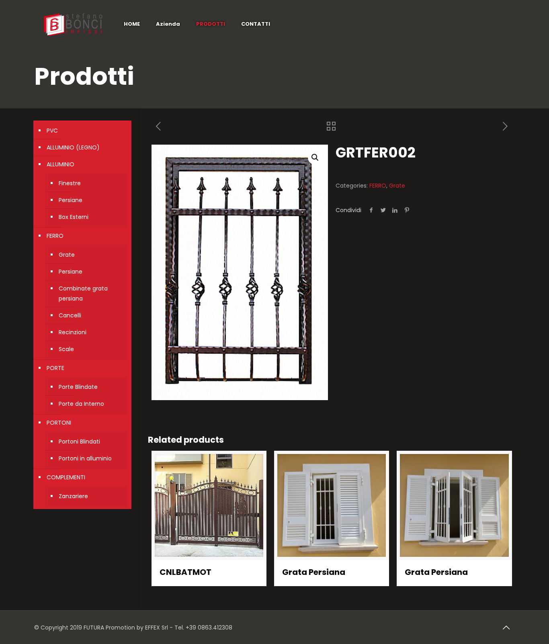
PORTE (55, 368)
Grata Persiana (313, 572)
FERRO (377, 186)
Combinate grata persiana (83, 293)
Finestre (70, 183)
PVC (52, 131)
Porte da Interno (81, 404)
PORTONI (59, 423)
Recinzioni (72, 332)
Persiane (70, 200)
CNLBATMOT (185, 572)
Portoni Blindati (79, 442)
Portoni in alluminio (85, 458)
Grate (397, 186)
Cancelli (70, 315)
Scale (66, 349)
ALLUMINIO (60, 164)
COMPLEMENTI (66, 477)
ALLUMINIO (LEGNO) (73, 147)
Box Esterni (73, 217)
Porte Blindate (78, 387)
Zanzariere (73, 496)
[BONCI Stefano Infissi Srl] (73, 24)
